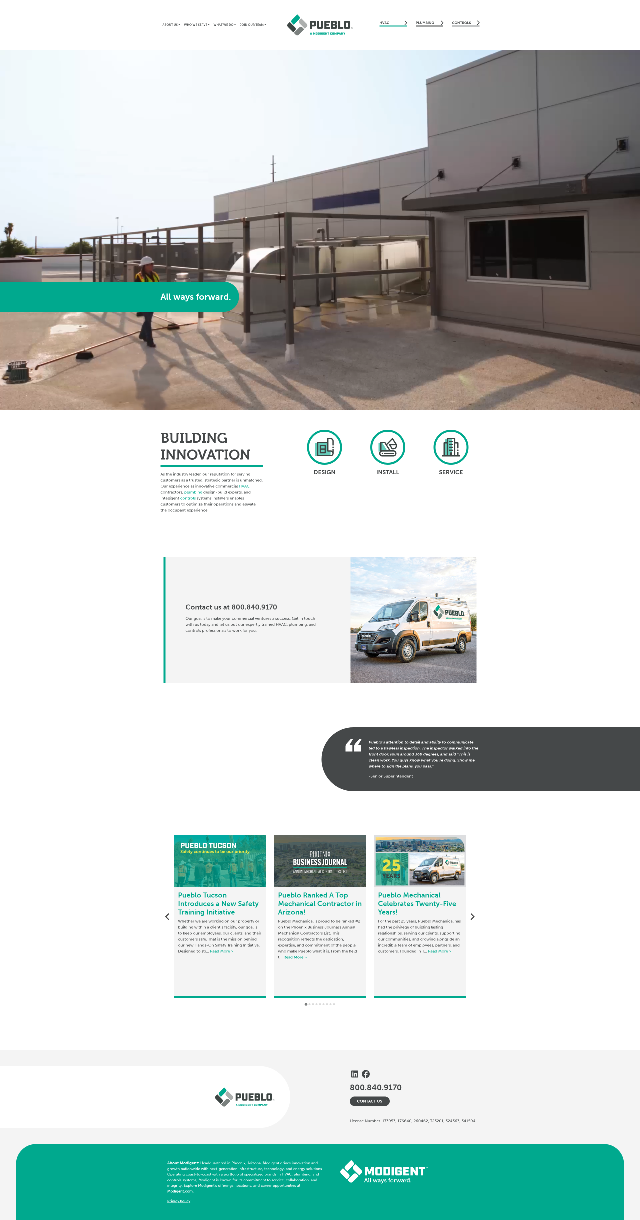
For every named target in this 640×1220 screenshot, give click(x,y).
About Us (170, 24)
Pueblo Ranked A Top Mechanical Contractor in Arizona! (320, 903)
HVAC (384, 23)
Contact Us (369, 1101)
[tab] (305, 1004)
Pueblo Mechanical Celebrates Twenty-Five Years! (417, 903)
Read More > (221, 951)
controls (188, 498)
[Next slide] (472, 916)
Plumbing (425, 23)
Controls (461, 23)
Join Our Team (252, 24)
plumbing (193, 492)
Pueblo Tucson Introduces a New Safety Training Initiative (218, 903)
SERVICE (451, 472)
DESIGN (325, 472)
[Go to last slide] (168, 916)
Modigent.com (180, 1191)
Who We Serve (195, 24)
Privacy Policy (178, 1201)
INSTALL (387, 472)
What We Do (224, 24)
